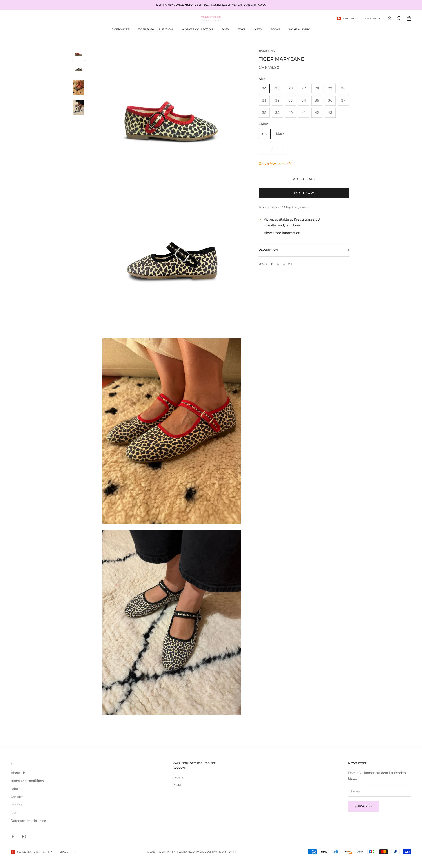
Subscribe (364, 806)
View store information (282, 232)
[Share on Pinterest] (284, 264)
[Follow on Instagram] (24, 836)
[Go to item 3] (79, 87)
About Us (18, 772)
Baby (225, 29)
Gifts (258, 29)
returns (16, 788)
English (370, 18)
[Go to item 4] (79, 107)
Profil (177, 785)
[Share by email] (290, 264)
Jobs (14, 812)
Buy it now (304, 193)
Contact (17, 796)
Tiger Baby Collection (155, 29)
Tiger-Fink (267, 50)
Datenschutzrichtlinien (28, 820)
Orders (178, 777)
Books (275, 29)
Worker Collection (197, 29)
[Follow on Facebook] (13, 836)
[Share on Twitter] (278, 264)
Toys (241, 29)
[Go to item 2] (79, 70)
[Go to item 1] (79, 54)
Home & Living (299, 29)
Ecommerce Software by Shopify (212, 851)
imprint (16, 804)
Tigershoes (120, 29)
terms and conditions (27, 780)
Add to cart (304, 179)
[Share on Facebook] (271, 264)
